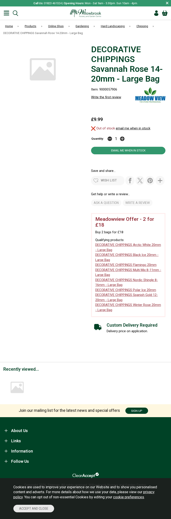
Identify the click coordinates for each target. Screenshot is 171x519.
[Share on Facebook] (129, 180)
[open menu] (6, 13)
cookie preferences (128, 497)
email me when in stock (133, 128)
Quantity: (97, 138)
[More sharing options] (160, 180)
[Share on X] (140, 180)
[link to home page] (85, 13)
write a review (137, 203)
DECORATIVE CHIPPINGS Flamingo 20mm (126, 265)
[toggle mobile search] (15, 13)
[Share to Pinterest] (150, 180)
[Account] (156, 13)
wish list (109, 180)
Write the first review (106, 97)
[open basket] (164, 13)
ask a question (106, 203)
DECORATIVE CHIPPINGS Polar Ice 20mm (125, 290)
